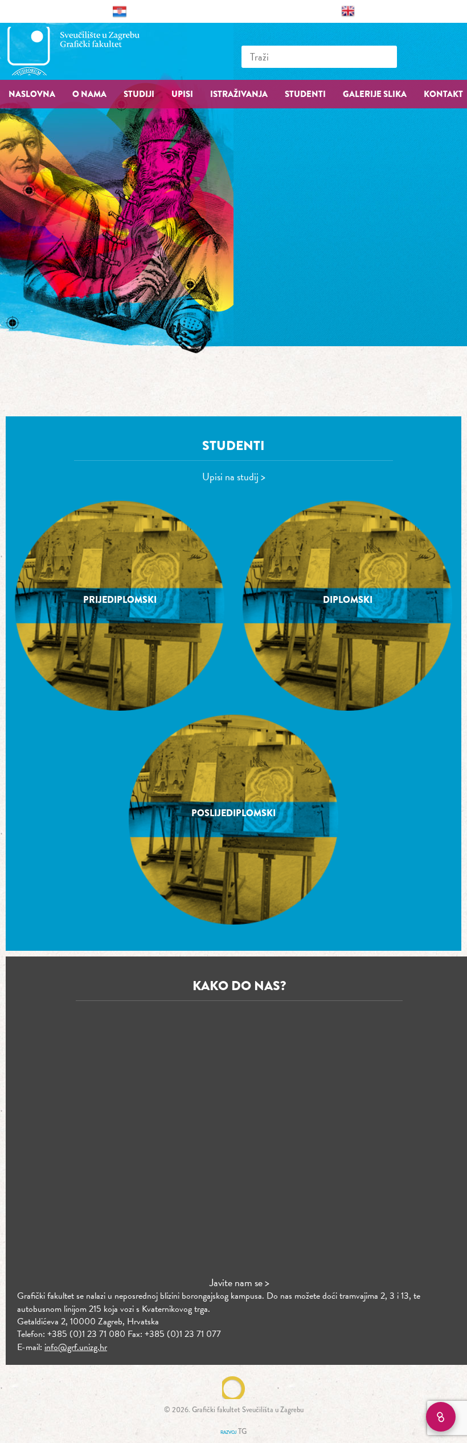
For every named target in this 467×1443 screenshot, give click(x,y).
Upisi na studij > (233, 476)
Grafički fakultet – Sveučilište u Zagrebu (85, 51)
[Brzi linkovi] (441, 1417)
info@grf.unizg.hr (75, 1347)
